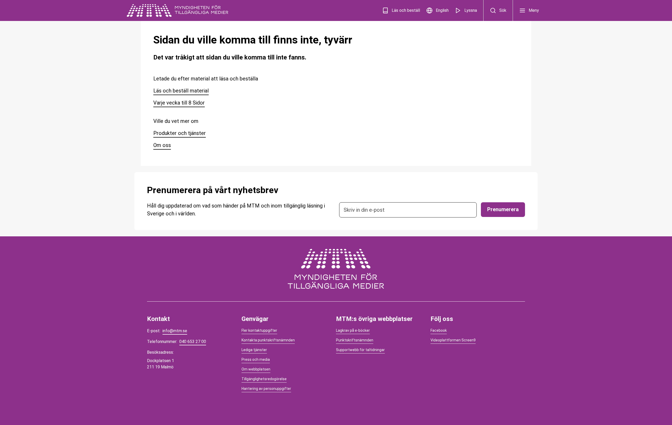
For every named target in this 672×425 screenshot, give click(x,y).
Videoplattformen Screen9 (453, 340)
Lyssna (470, 10)
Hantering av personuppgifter (266, 388)
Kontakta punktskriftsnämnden (268, 340)
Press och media (256, 359)
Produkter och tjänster (179, 133)
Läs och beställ (406, 10)
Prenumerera (503, 209)
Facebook (438, 330)
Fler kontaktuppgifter (259, 330)
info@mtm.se (174, 330)
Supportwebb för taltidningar (360, 350)
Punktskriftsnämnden (354, 340)
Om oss (162, 145)
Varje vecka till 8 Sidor (179, 103)
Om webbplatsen (256, 369)
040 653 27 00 (192, 341)
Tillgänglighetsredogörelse (264, 379)
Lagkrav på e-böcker (353, 330)
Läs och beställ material (181, 91)
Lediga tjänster (254, 350)
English (442, 10)
